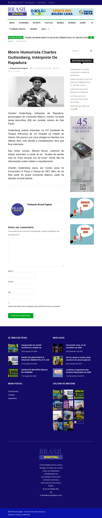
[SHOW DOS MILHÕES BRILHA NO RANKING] (13, 373)
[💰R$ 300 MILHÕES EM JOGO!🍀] (68, 409)
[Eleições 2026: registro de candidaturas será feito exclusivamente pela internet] (68, 419)
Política (49, 23)
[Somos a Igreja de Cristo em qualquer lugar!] (57, 419)
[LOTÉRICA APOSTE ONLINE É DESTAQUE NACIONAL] (57, 409)
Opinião (72, 23)
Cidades (33, 29)
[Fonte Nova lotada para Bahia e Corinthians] (79, 409)
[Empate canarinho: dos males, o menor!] (68, 430)
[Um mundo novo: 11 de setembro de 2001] (58, 348)
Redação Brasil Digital (19, 68)
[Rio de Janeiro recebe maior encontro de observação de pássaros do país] (58, 361)
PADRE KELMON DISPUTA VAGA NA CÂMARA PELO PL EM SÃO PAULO (57, 37)
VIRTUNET (26, 515)
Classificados (30, 2)
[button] (89, 37)
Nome (11, 271)
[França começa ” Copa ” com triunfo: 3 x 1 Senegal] (57, 430)
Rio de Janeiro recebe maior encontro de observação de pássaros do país (78, 359)
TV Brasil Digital (17, 29)
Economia (23, 23)
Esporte (37, 23)
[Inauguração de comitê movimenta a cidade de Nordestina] (13, 348)
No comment (15, 71)
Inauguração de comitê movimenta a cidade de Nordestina (79, 72)
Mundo (60, 23)
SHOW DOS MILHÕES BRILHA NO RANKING (79, 90)
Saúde (83, 23)
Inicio (12, 23)
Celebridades (21, 41)
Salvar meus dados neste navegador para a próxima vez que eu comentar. (34, 306)
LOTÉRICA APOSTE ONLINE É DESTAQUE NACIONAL (79, 99)
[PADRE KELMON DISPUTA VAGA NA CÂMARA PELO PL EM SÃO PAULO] (13, 361)
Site (9, 292)
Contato (51, 2)
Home (10, 41)
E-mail (11, 282)
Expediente (42, 2)
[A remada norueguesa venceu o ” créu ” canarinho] (79, 419)
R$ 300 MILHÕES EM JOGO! (79, 107)
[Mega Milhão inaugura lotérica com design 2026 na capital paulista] (79, 423)
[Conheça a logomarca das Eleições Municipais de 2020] (58, 373)
